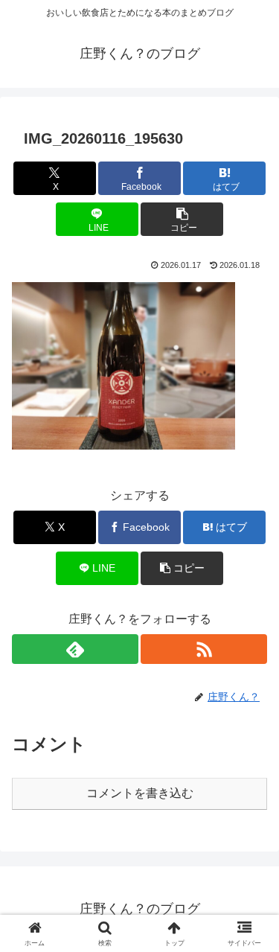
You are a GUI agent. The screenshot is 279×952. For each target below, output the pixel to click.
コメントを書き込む (139, 793)
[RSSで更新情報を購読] (204, 649)
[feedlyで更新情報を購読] (75, 649)
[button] (182, 219)
